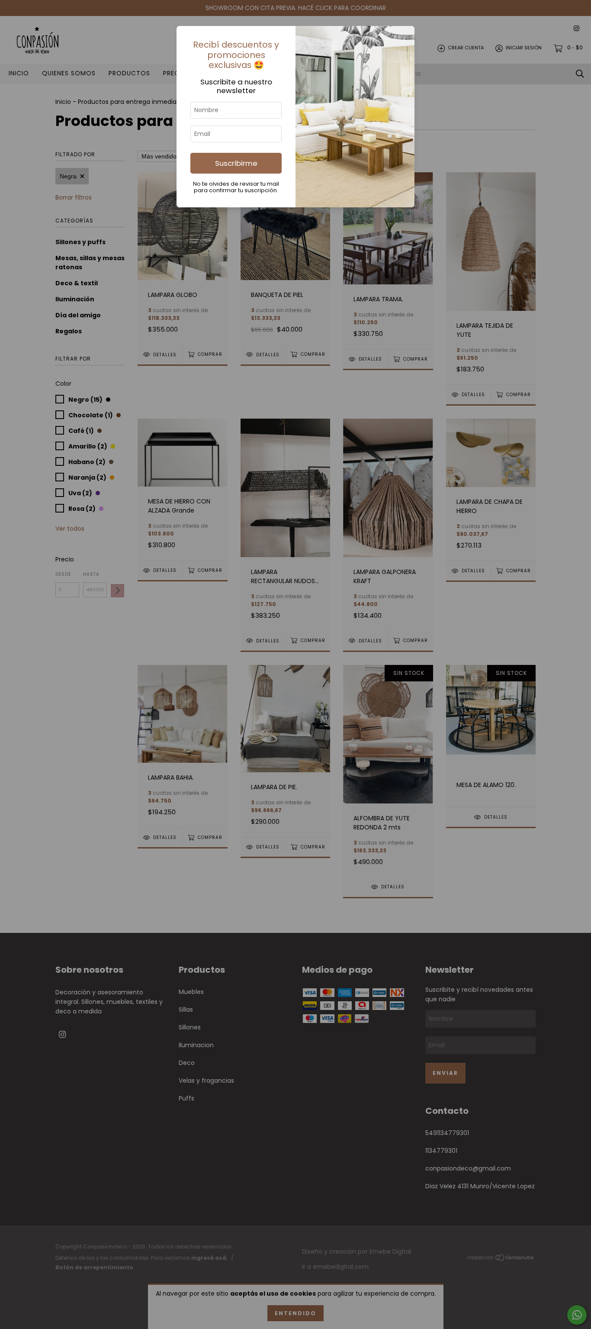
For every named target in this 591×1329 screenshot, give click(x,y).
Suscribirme (236, 163)
